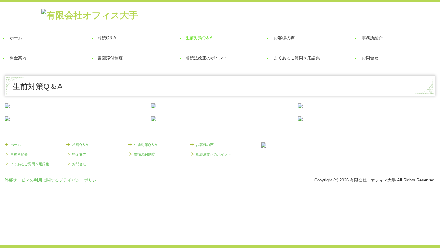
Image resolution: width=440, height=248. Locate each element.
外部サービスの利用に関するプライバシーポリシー (53, 180)
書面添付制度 (110, 58)
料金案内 (18, 58)
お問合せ (370, 58)
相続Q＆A (107, 38)
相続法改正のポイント (206, 58)
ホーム (16, 38)
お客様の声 (284, 38)
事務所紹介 (372, 38)
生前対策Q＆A (199, 38)
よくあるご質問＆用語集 (297, 58)
